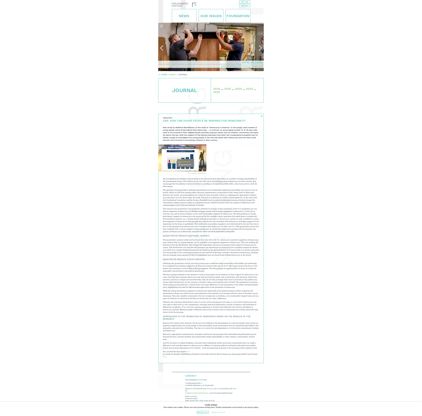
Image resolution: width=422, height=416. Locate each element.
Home (164, 74)
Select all (202, 412)
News (184, 16)
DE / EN (244, 2)
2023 (249, 88)
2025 (227, 88)
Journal (182, 74)
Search (244, 6)
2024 (238, 88)
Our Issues (211, 16)
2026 (216, 88)
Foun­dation (237, 16)
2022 (216, 92)
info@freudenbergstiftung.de (196, 393)
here (188, 352)
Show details (218, 412)
